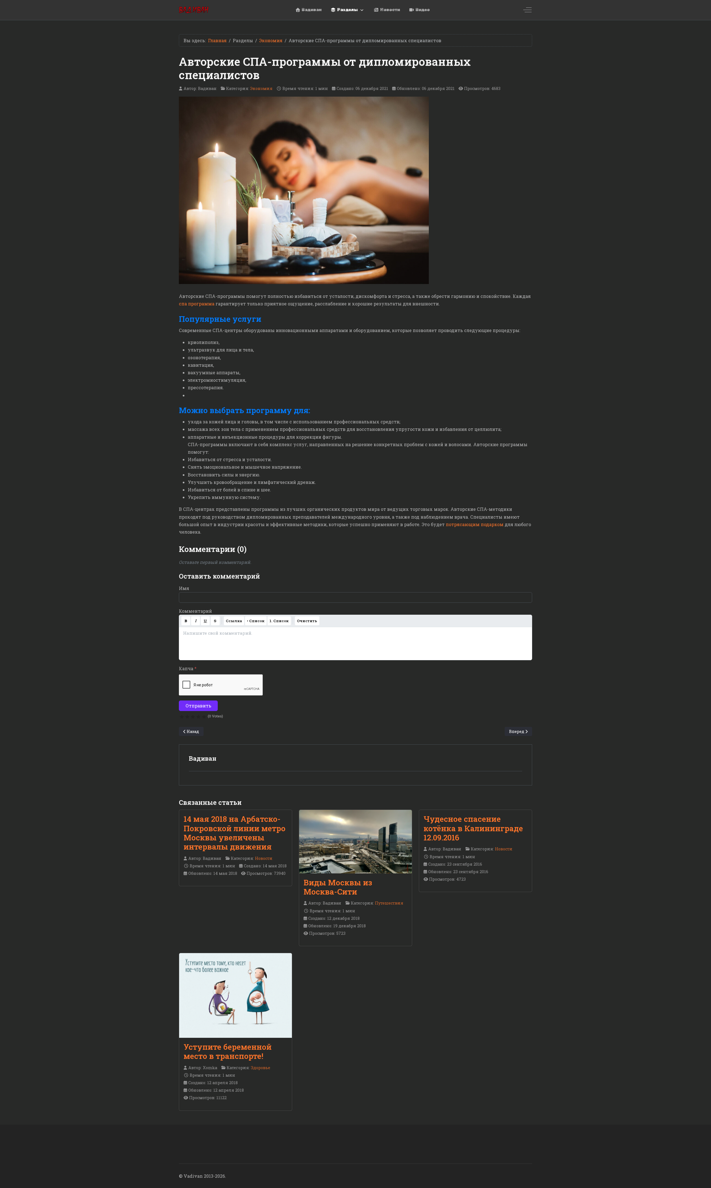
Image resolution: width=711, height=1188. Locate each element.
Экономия (261, 88)
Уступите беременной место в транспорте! (228, 1051)
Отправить (198, 706)
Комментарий (195, 611)
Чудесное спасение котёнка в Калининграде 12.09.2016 (473, 828)
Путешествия (389, 903)
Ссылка (234, 620)
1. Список (279, 620)
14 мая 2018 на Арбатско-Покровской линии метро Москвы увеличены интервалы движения (235, 833)
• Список (255, 620)
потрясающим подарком (475, 524)
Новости (263, 858)
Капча (188, 668)
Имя (184, 588)
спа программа (196, 304)
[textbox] (355, 643)
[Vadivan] (194, 9)
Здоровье (260, 1067)
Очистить (307, 620)
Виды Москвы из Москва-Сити (338, 887)
